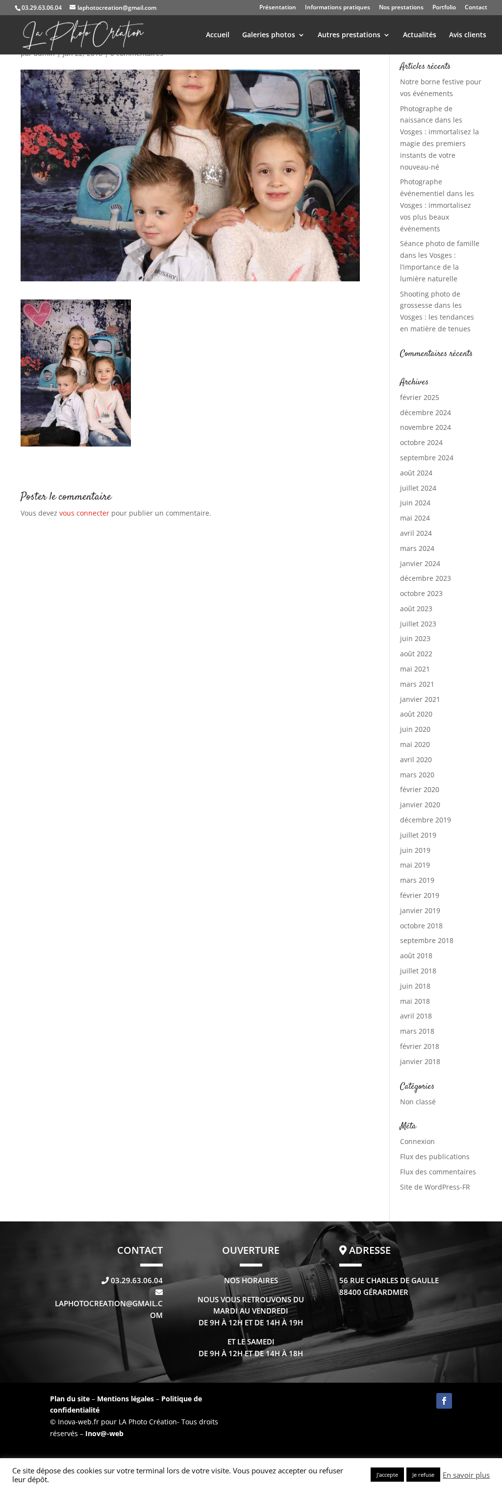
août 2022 (416, 653)
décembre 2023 (425, 578)
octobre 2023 (421, 593)
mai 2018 (415, 1001)
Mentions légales (126, 1398)
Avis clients (467, 35)
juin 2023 (415, 638)
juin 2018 (415, 986)
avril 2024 (416, 533)
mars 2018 (417, 1031)
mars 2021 (417, 684)
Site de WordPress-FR (435, 1187)
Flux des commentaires (438, 1171)
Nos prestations (401, 7)
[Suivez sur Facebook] (444, 1401)
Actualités (419, 35)
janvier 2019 (420, 910)
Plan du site (70, 1398)
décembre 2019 (425, 819)
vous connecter (84, 513)
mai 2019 (415, 865)
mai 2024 (415, 517)
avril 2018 (416, 1015)
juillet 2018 (418, 970)
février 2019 (419, 895)
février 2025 (419, 397)
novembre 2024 (425, 427)
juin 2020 (415, 729)
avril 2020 (416, 759)
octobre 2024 (421, 442)
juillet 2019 (418, 835)
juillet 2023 (418, 623)
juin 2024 (415, 502)
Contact (476, 7)
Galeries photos (268, 35)
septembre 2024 (426, 457)
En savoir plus (466, 1474)
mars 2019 (417, 880)
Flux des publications (435, 1156)
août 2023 (416, 608)
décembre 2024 (425, 412)
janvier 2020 (420, 804)
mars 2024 (417, 548)
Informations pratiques (337, 7)
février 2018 (419, 1046)
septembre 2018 (426, 940)
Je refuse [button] (423, 1474)
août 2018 (416, 955)
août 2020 (416, 714)
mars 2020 (417, 774)
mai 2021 (415, 668)
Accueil (217, 35)
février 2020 (419, 789)
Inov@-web (104, 1433)
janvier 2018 (420, 1061)
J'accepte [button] (387, 1474)
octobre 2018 (421, 925)
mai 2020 (415, 744)
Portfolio (444, 7)
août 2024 (416, 472)
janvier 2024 (420, 563)
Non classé (418, 1101)
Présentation (277, 7)
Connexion (417, 1141)
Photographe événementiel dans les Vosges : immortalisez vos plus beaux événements (437, 205)
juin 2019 (415, 850)
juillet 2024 (418, 488)
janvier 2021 (420, 699)
